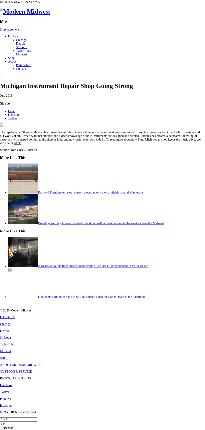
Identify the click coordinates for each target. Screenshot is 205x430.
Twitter (12, 118)
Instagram (6, 405)
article (17, 143)
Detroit (20, 43)
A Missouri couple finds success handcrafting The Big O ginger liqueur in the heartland (93, 266)
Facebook (14, 114)
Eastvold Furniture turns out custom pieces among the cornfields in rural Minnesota (90, 192)
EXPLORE (7, 317)
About (12, 61)
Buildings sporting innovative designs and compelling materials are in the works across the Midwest (101, 223)
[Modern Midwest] (25, 11)
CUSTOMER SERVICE (16, 371)
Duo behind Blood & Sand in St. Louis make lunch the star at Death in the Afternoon (92, 296)
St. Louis (21, 47)
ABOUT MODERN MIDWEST (21, 364)
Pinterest (5, 398)
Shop (11, 58)
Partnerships (23, 65)
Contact (21, 68)
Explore (13, 36)
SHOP (4, 358)
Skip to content (9, 29)
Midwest (21, 54)
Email (11, 111)
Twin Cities (23, 50)
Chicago (21, 40)
